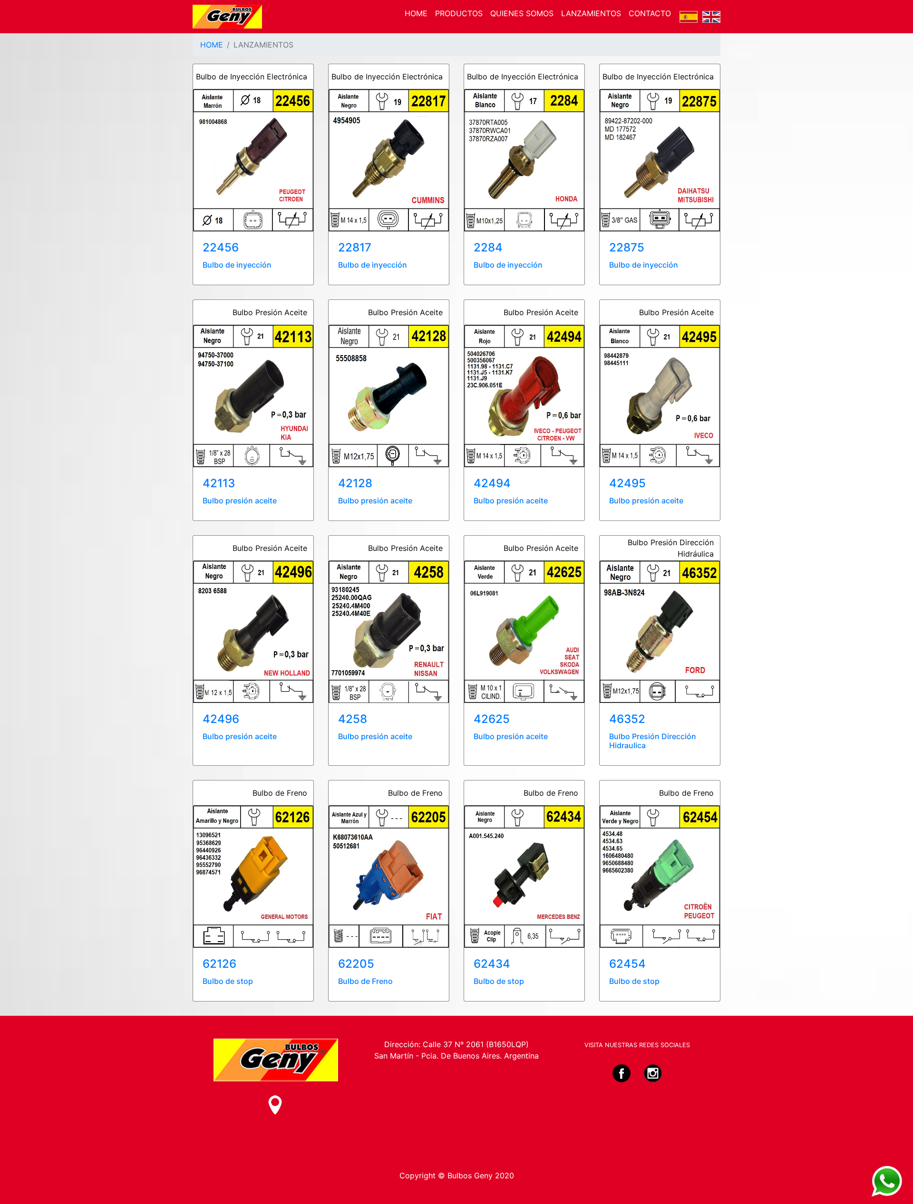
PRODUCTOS (459, 13)
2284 (488, 247)
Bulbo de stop (228, 981)
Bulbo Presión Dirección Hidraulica (652, 741)
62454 (627, 964)
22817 (354, 247)
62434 (492, 964)
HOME (416, 13)
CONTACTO (650, 13)
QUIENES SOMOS (522, 13)
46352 (627, 719)
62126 (219, 964)
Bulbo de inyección (237, 265)
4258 (352, 719)
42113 (219, 483)
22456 (221, 247)
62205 (356, 964)
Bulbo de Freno (365, 981)
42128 (355, 483)
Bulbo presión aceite (240, 500)
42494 (492, 483)
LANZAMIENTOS (591, 13)
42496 (221, 719)
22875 (626, 247)
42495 (627, 483)
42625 (492, 719)
